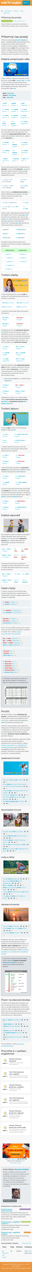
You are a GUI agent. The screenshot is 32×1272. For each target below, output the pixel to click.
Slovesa (15, 11)
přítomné (6, 13)
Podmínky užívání (7, 1268)
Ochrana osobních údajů (22, 1268)
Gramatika (8, 11)
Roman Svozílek (22, 1169)
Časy (21, 11)
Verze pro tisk (26, 1243)
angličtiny (14, 1159)
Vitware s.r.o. (21, 1264)
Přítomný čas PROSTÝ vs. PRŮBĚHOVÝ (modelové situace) (15, 951)
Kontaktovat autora (10, 1200)
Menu (27, 3)
